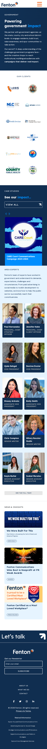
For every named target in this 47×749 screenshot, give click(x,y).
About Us (23, 686)
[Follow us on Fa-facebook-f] (13, 701)
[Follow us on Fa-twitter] (20, 701)
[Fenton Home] (9, 4)
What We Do (23, 690)
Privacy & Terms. (23, 711)
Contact (23, 693)
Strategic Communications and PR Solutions (23, 730)
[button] (6, 213)
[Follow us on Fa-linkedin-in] (33, 701)
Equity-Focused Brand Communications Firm (22, 722)
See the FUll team (23, 493)
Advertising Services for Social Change (23, 726)
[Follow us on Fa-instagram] (26, 701)
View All (12, 204)
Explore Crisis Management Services (22, 741)
